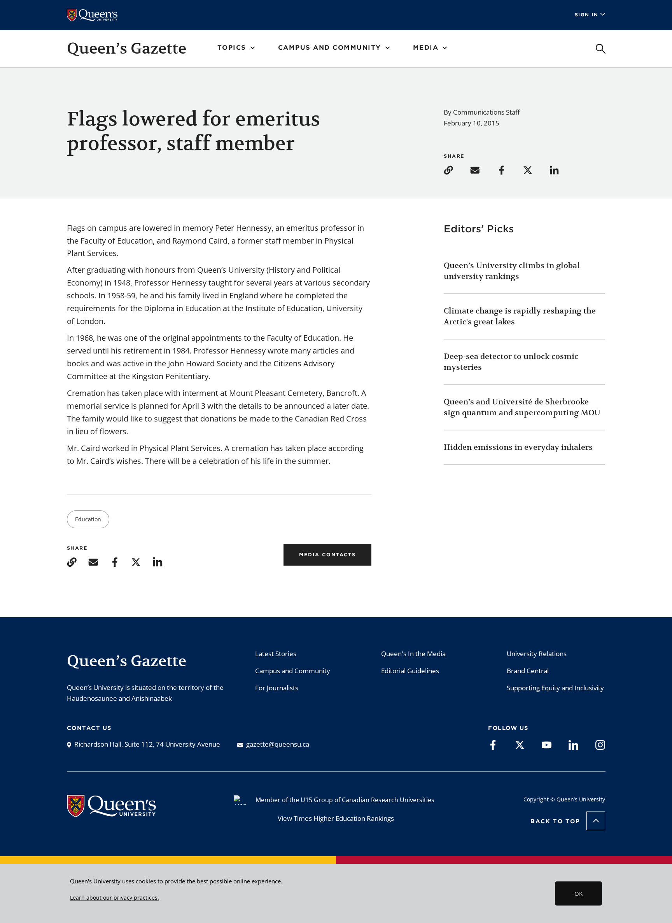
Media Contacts (327, 554)
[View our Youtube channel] (546, 744)
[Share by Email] (482, 169)
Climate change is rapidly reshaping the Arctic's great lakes (520, 316)
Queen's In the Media (413, 653)
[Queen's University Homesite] (111, 813)
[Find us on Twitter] (520, 744)
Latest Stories (275, 653)
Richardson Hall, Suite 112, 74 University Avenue (147, 744)
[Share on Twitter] (535, 169)
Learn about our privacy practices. (114, 897)
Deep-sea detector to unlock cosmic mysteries (511, 362)
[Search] (601, 48)
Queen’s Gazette (126, 48)
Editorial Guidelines (410, 670)
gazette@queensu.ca (277, 744)
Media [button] (426, 47)
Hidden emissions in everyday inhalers (518, 447)
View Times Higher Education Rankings (336, 818)
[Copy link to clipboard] (456, 169)
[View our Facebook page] (493, 744)
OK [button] (578, 893)
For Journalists (276, 687)
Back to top (555, 821)
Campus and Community (292, 670)
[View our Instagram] (600, 744)
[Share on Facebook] (509, 169)
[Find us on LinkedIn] (573, 744)
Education (88, 519)
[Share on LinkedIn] (562, 169)
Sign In (586, 14)
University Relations (537, 653)
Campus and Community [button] (329, 47)
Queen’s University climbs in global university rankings (512, 271)
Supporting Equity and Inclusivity (555, 687)
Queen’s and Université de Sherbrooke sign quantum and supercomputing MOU (522, 407)
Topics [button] (231, 47)
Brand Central (528, 670)
